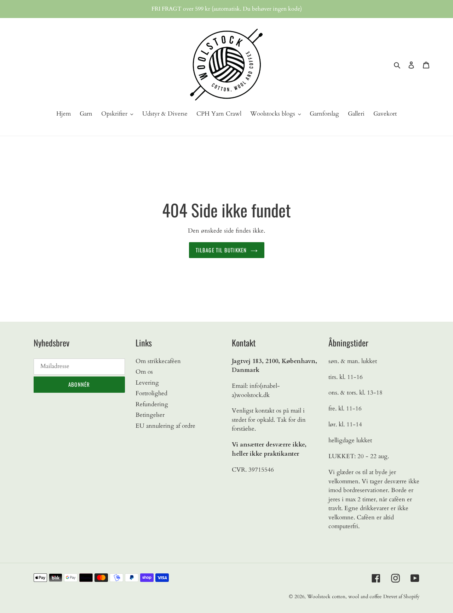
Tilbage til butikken (221, 250)
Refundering (152, 404)
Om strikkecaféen (158, 361)
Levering (147, 383)
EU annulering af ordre (165, 426)
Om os (144, 372)
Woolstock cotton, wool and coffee (344, 596)
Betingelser (150, 415)
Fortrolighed (151, 393)
